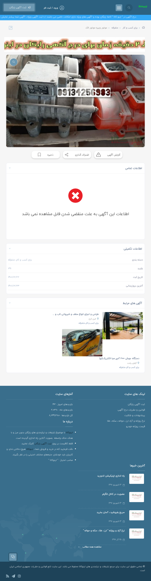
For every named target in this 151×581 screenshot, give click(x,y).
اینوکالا (69, 432)
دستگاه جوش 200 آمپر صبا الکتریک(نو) (119, 358)
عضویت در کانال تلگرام (113, 494)
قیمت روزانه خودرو (135, 426)
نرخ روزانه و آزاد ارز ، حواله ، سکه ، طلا (126, 421)
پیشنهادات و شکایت (134, 415)
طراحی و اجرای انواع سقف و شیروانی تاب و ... (76, 314)
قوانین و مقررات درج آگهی (131, 410)
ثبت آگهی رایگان (17, 7)
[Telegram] (13, 577)
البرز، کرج (92, 318)
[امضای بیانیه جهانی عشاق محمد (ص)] (74, 44)
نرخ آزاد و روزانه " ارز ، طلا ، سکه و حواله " (104, 530)
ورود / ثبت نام (51, 8)
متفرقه (115, 28)
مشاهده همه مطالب (91, 547)
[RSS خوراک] (7, 577)
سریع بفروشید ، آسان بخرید (111, 512)
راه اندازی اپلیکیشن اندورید (111, 476)
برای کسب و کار (130, 28)
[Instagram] (19, 577)
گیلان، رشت (131, 363)
